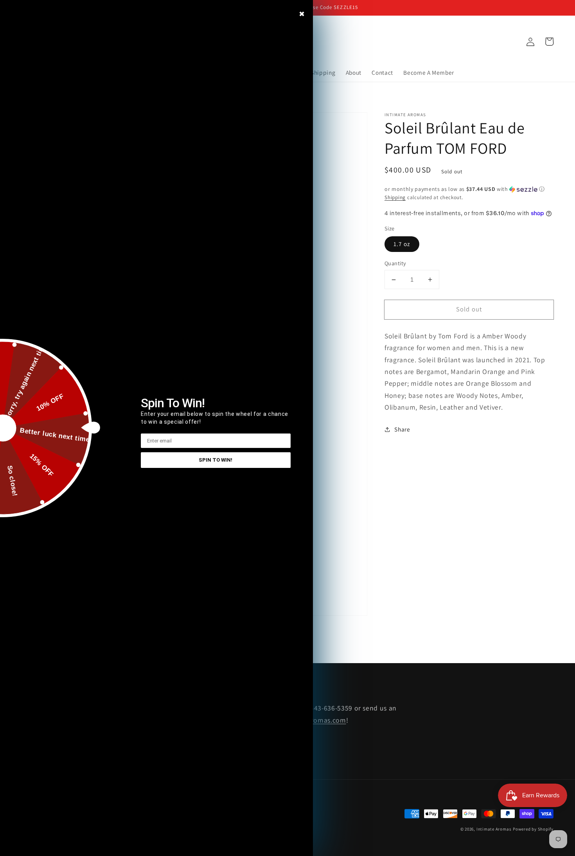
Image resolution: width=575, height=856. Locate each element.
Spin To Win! (215, 460)
